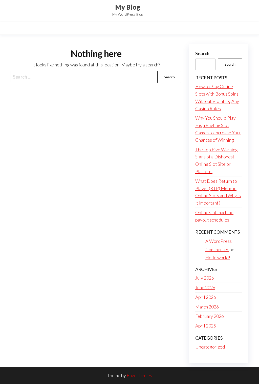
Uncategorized (210, 347)
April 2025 (205, 325)
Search (202, 53)
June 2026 (205, 287)
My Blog (127, 7)
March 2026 (207, 306)
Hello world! (217, 257)
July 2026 (204, 278)
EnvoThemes (139, 375)
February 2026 (209, 316)
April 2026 (205, 297)
